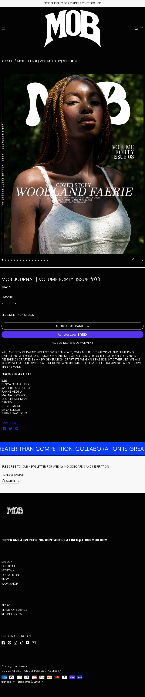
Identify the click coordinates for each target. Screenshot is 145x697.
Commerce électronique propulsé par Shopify (31, 670)
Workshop (10, 583)
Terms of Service (14, 609)
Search (7, 605)
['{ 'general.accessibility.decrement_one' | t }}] (2, 303)
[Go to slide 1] (2, 260)
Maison (7, 562)
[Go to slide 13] (38, 260)
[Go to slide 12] (35, 260)
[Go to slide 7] (20, 260)
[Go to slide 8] (23, 260)
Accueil (7, 61)
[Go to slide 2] (5, 260)
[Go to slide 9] (26, 260)
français (7, 681)
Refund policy (12, 614)
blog (5, 579)
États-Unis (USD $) (29, 681)
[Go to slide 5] (14, 260)
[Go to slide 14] (41, 260)
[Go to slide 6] (17, 260)
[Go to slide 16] (47, 260)
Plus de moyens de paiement (72, 342)
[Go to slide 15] (44, 260)
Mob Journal (20, 666)
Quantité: (8, 297)
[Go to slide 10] (29, 260)
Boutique (9, 566)
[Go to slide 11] (32, 260)
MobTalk (8, 570)
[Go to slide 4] (11, 260)
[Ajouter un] (15, 303)
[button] (136, 28)
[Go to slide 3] (8, 260)
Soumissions (11, 575)
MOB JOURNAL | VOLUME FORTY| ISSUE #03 (47, 61)
